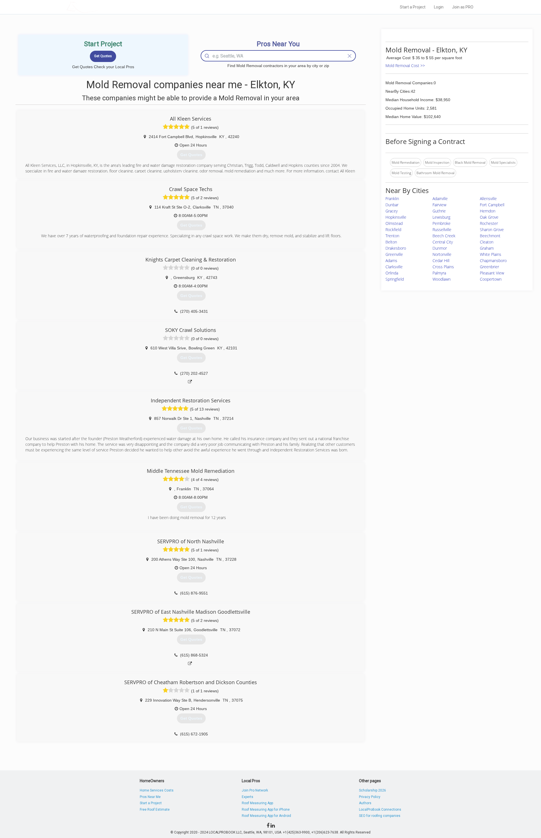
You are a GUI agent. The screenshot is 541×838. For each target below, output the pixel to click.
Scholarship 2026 (372, 790)
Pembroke (442, 223)
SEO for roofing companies (379, 816)
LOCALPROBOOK (98, 7)
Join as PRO (462, 7)
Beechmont (490, 235)
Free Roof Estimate (155, 810)
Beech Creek (444, 235)
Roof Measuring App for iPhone (266, 810)
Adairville (440, 198)
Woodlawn (442, 279)
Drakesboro (395, 248)
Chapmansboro (493, 260)
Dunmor (440, 248)
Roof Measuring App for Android (266, 816)
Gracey (391, 211)
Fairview (439, 204)
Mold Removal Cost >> (405, 65)
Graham (487, 248)
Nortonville (442, 254)
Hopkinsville (395, 217)
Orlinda (391, 273)
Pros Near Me (150, 797)
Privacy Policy (369, 797)
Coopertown (491, 279)
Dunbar (391, 204)
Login (439, 7)
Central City (443, 242)
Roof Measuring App (257, 803)
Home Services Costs (157, 790)
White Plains (490, 254)
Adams (391, 260)
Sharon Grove (492, 229)
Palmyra (439, 273)
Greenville (394, 254)
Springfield (394, 279)
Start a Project (412, 7)
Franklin (392, 198)
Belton (391, 242)
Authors (365, 803)
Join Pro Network (255, 790)
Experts (247, 797)
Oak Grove (489, 217)
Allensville (488, 198)
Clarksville (394, 266)
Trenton (392, 235)
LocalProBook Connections (380, 810)
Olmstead (394, 223)
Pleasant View (492, 273)
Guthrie (439, 211)
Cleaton (486, 242)
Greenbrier (489, 266)
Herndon (487, 211)
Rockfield (393, 229)
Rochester (489, 223)
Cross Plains (443, 266)
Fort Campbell (492, 204)
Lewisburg (441, 217)
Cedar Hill (441, 260)
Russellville (442, 229)
